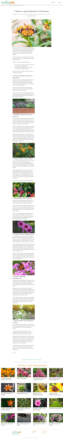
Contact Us (44, 432)
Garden (59, 2)
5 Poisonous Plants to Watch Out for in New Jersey (32, 359)
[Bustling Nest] (7, 2)
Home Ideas (53, 2)
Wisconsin (22, 5)
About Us (43, 433)
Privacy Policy (44, 431)
